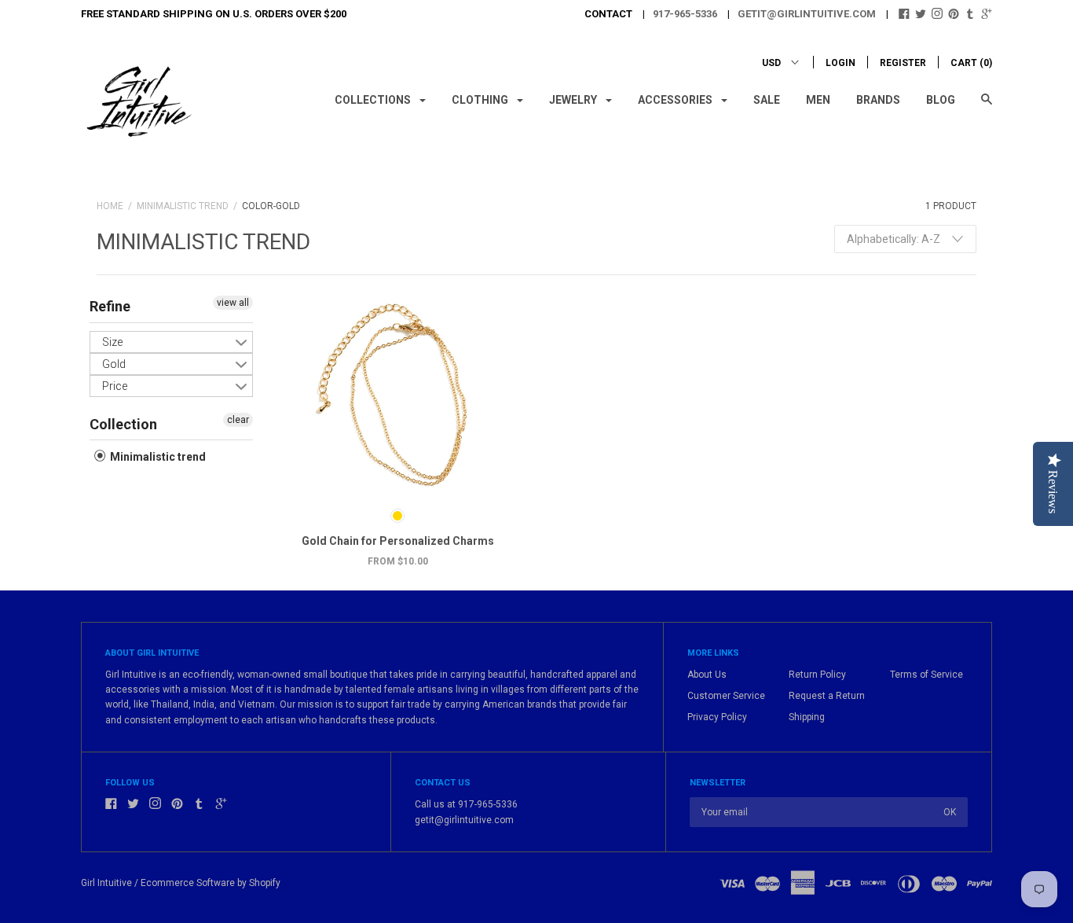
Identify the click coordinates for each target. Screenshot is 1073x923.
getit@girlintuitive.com (807, 14)
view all (233, 302)
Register (903, 62)
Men (818, 100)
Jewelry (574, 100)
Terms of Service (926, 674)
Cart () (971, 62)
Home (110, 205)
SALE (766, 100)
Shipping (807, 717)
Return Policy (817, 674)
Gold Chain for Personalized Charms (398, 541)
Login (840, 62)
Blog (940, 100)
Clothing (481, 100)
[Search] (986, 106)
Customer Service (726, 695)
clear (238, 419)
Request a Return (827, 695)
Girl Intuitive (106, 882)
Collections (374, 100)
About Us (707, 674)
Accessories (676, 100)
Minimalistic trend (183, 205)
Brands (878, 100)
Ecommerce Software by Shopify (210, 882)
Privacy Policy (717, 717)
